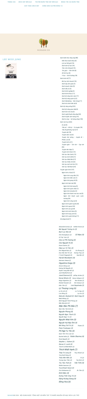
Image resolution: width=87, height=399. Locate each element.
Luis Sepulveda (77, 285)
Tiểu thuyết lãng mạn (68, 130)
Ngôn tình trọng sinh (68, 214)
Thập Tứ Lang (65, 353)
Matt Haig (79, 296)
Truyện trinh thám (67, 152)
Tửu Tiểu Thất (65, 363)
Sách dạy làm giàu (67, 84)
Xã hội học (65, 73)
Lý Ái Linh (63, 291)
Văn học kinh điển (67, 157)
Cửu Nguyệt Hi (66, 243)
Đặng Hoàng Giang (67, 379)
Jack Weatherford (65, 273)
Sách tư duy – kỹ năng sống (70, 119)
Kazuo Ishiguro (78, 278)
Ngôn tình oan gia (67, 209)
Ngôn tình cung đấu (69, 175)
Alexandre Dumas (65, 227)
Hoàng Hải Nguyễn (66, 268)
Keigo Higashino (65, 280)
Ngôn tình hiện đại (67, 183)
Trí (82, 358)
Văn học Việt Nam (67, 167)
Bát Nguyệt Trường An (68, 229)
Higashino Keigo (67, 263)
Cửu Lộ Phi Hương (67, 240)
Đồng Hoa (65, 382)
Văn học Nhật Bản (67, 159)
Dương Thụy (79, 253)
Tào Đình (80, 360)
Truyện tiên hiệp (67, 149)
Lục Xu (80, 293)
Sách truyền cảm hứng (69, 116)
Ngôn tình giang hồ (69, 180)
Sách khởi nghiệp (67, 91)
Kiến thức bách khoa (68, 61)
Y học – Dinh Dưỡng (68, 75)
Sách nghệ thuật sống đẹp (70, 114)
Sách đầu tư (65, 89)
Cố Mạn (79, 235)
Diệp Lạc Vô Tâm (66, 248)
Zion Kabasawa (65, 370)
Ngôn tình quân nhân (70, 188)
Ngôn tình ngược (67, 206)
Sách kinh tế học (67, 93)
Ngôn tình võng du (69, 201)
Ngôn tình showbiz (69, 191)
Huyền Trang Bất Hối (66, 270)
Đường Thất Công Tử (67, 376)
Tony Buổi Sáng (65, 355)
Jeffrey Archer (78, 275)
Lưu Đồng (63, 293)
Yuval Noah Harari (66, 368)
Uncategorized (64, 219)
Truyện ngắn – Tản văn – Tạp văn (73, 144)
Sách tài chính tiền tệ (68, 103)
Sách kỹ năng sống (66, 106)
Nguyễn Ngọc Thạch (67, 314)
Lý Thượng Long (67, 288)
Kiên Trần (63, 285)
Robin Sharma (77, 336)
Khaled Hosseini (65, 283)
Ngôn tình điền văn (69, 178)
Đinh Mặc (64, 373)
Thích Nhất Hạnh (68, 349)
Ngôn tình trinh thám (68, 211)
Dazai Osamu (64, 245)
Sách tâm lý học (67, 65)
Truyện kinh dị (66, 142)
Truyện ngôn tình (65, 169)
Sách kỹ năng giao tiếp (69, 109)
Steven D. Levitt (65, 344)
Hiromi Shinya (64, 266)
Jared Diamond (65, 275)
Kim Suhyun (79, 283)
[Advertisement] (43, 21)
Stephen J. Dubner (66, 341)
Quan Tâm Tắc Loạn (66, 334)
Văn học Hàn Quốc (67, 154)
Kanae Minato (65, 278)
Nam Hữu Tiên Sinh (66, 309)
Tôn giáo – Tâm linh (68, 70)
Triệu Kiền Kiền (65, 358)
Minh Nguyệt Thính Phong (68, 301)
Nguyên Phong (66, 312)
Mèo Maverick (64, 303)
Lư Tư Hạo (79, 291)
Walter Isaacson (65, 365)
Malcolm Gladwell (66, 296)
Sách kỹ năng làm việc (69, 96)
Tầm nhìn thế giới (67, 68)
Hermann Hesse (65, 260)
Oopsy (81, 325)
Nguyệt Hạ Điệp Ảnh (68, 323)
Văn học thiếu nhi (67, 162)
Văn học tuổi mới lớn (68, 164)
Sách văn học (64, 122)
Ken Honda (79, 280)
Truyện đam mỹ (66, 135)
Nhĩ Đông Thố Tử (66, 325)
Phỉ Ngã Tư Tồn (66, 331)
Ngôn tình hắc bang (69, 186)
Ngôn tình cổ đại (67, 172)
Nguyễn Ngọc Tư (65, 317)
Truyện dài (65, 132)
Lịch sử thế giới (66, 63)
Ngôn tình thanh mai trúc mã (72, 193)
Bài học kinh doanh (68, 81)
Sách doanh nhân (67, 86)
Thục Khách (79, 353)
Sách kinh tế (64, 78)
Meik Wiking (63, 298)
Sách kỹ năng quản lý (68, 98)
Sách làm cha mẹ (67, 112)
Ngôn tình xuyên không (69, 216)
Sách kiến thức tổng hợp (67, 58)
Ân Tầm (80, 370)
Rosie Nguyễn (64, 339)
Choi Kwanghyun (65, 235)
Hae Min (80, 255)
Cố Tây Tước (64, 237)
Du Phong (80, 250)
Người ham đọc (43, 44)
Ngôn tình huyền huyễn (69, 204)
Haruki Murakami (67, 258)
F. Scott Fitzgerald (65, 255)
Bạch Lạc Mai (65, 232)
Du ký (63, 125)
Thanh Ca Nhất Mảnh (66, 346)
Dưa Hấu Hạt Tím (65, 253)
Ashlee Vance (78, 227)
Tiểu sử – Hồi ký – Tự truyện (71, 127)
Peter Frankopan (66, 328)
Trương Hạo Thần (65, 360)
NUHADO (11, 395)
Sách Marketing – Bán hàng (70, 101)
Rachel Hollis (64, 336)
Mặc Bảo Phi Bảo (68, 306)
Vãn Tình (79, 363)
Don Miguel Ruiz (65, 250)
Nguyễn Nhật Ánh (67, 319)
